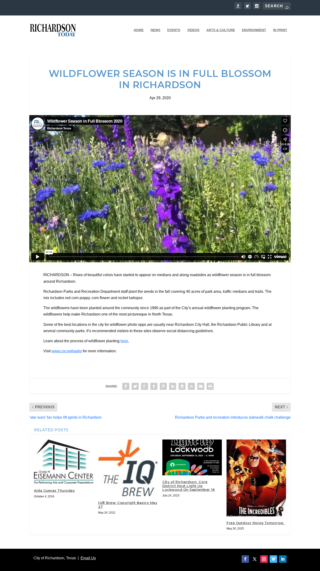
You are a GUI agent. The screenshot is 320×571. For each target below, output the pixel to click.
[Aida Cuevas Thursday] (63, 462)
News (155, 30)
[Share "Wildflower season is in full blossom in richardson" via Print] (210, 386)
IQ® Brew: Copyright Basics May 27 (127, 505)
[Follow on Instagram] (264, 559)
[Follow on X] (254, 559)
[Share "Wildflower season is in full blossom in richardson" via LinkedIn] (172, 386)
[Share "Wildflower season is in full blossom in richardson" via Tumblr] (154, 386)
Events (173, 30)
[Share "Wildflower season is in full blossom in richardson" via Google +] (144, 386)
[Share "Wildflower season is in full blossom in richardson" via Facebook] (125, 386)
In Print (280, 30)
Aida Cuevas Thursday (54, 490)
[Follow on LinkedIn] (283, 559)
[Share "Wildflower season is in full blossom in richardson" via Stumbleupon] (191, 386)
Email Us (88, 558)
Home (139, 30)
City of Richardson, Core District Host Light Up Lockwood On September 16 (188, 486)
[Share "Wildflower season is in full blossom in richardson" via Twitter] (135, 386)
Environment (254, 30)
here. (124, 341)
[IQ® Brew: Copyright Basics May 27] (128, 468)
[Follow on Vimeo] (273, 559)
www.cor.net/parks (67, 351)
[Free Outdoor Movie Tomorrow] (256, 478)
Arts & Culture (220, 30)
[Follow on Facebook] (245, 559)
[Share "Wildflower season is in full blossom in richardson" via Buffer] (182, 386)
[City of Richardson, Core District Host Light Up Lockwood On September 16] (192, 457)
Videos (193, 30)
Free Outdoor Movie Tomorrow (256, 523)
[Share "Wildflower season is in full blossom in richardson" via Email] (200, 386)
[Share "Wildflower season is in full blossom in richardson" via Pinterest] (163, 386)
